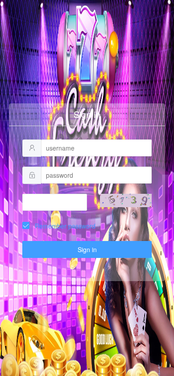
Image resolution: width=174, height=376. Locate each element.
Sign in (87, 249)
